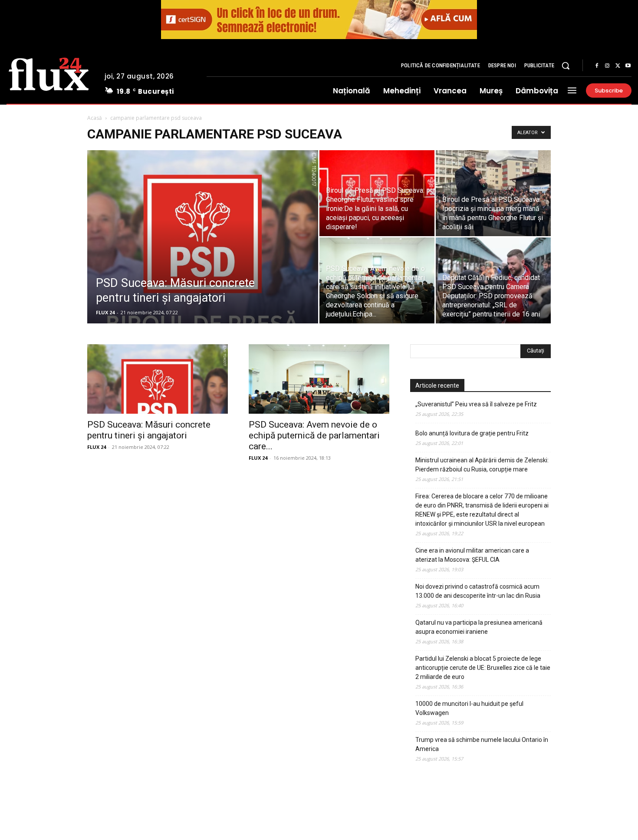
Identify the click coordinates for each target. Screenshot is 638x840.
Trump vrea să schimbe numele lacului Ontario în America (481, 744)
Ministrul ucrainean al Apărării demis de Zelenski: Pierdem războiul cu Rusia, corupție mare (482, 465)
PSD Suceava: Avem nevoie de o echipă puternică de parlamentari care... (314, 435)
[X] (617, 66)
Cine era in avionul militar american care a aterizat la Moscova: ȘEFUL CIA (472, 555)
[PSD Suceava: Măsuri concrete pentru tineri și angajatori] (202, 266)
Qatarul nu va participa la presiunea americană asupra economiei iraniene (479, 627)
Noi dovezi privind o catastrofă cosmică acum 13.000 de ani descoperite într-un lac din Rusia (477, 591)
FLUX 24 (105, 312)
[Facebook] (597, 66)
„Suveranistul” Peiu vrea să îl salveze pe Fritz (476, 404)
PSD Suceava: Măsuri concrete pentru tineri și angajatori (148, 430)
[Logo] (49, 73)
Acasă (94, 118)
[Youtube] (628, 66)
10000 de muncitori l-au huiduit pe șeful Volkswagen (469, 708)
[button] (565, 65)
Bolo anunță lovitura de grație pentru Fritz (472, 433)
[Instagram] (607, 66)
